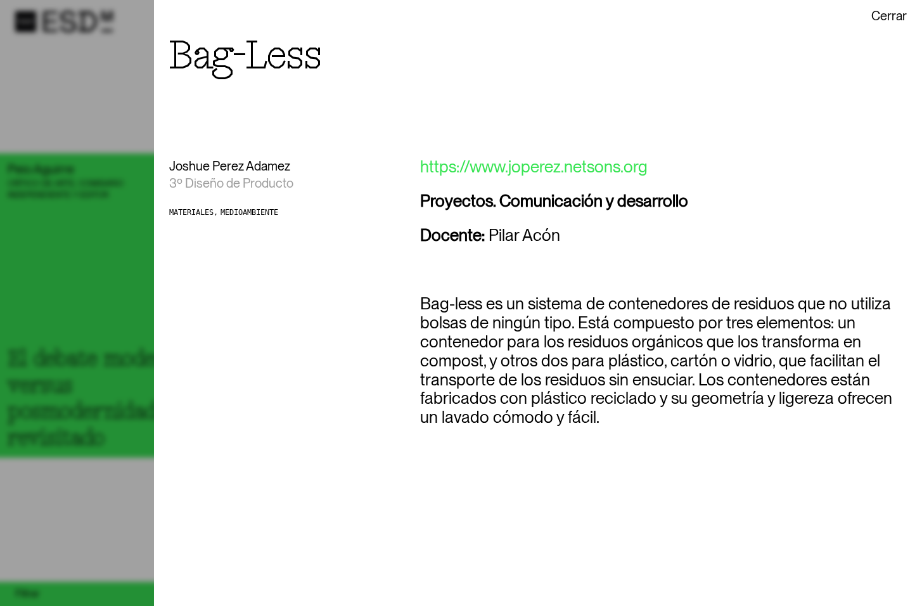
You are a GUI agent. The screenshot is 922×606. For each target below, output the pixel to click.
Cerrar (889, 15)
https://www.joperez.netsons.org (534, 166)
